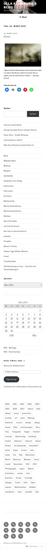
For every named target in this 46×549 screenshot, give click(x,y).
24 (12, 327)
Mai (20, 455)
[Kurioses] (20, 530)
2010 (7, 404)
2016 (15, 409)
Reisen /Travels (10, 246)
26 (23, 327)
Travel (17, 482)
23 (6, 327)
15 (40, 318)
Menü (24, 17)
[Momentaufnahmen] (6, 536)
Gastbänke (8, 176)
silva (28, 473)
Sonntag (28, 478)
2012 (22, 404)
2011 (15, 404)
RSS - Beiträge (10, 348)
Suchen (7, 108)
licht (32, 450)
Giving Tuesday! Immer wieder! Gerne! (20, 130)
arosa (16, 413)
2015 (7, 409)
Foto (7, 432)
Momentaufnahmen (12, 206)
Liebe (7, 455)
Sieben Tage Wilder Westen (16, 251)
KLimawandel (20, 446)
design (28, 422)
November (18, 464)
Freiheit (36, 432)
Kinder (8, 446)
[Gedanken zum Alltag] (6, 530)
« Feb (11, 335)
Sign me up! (11, 379)
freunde (8, 436)
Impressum (9, 186)
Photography (10, 469)
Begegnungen (10, 161)
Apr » (34, 335)
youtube (28, 492)
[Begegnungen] (13, 530)
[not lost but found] (27, 530)
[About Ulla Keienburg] (13, 524)
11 (17, 318)
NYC (28, 464)
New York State (10, 221)
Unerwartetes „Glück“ (13, 140)
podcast (7, 236)
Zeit (37, 492)
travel (6, 256)
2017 (22, 409)
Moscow (17, 459)
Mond (7, 459)
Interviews (8, 191)
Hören (7, 36)
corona (19, 422)
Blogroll (7, 171)
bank (22, 418)
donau (7, 427)
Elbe (15, 427)
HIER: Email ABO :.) (14, 361)
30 (6, 331)
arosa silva (26, 413)
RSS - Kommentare (12, 352)
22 (40, 322)
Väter (33, 482)
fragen (27, 432)
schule (20, 473)
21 (34, 322)
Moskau (7, 216)
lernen (24, 450)
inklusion (18, 441)
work (20, 492)
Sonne (18, 478)
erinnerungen (27, 427)
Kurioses (8, 196)
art (16, 418)
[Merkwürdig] (35, 530)
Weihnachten (20, 487)
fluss (38, 427)
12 (23, 318)
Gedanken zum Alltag (13, 181)
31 (12, 331)
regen (22, 469)
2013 (29, 404)
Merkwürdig (9, 201)
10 (12, 318)
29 (40, 327)
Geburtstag (20, 436)
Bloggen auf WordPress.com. (15, 543)
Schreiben (9, 473)
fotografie (16, 432)
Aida (38, 409)
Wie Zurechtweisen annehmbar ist (19, 145)
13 (29, 318)
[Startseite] (6, 524)
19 (23, 322)
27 (29, 327)
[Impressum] (27, 524)
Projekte (7, 241)
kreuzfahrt (33, 446)
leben (15, 450)
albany (8, 413)
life (14, 455)
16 (6, 322)
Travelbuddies (10, 261)
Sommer (9, 478)
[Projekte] (13, 536)
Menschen (30, 455)
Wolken (32, 487)
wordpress (9, 492)
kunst (7, 450)
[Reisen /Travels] (20, 536)
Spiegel (8, 482)
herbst (8, 441)
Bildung (7, 166)
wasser (8, 487)
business (9, 422)
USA (25, 482)
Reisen (31, 469)
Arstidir (8, 418)
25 (17, 327)
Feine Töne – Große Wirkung (16, 135)
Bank (6, 156)
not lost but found (11, 226)
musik (7, 464)
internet (28, 441)
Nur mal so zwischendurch (15, 231)
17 (12, 322)
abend (30, 409)
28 (34, 327)
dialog (37, 422)
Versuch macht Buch (13, 125)
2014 (37, 404)
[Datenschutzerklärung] (20, 524)
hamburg (32, 436)
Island (37, 441)
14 (34, 318)
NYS (35, 464)
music (36, 459)
